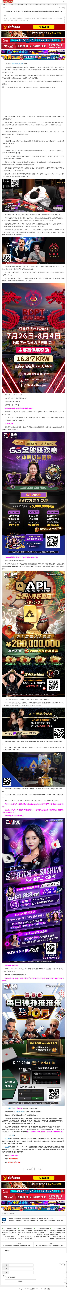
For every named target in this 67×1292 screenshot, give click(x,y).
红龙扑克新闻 (9, 4)
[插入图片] (63, 1265)
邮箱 (5, 1269)
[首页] (65, 1272)
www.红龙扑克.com (17, 63)
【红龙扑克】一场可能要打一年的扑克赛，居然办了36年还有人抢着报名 (41, 1236)
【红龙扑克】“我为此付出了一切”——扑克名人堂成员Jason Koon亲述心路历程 (25, 1238)
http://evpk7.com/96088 (45, 1131)
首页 (4, 4)
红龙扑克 (7, 1147)
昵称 (5, 1265)
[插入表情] (60, 1265)
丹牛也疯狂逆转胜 (19, 1111)
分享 (41, 1169)
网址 (5, 1273)
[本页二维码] (65, 1286)
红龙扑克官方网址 (13, 1155)
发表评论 (61, 7)
